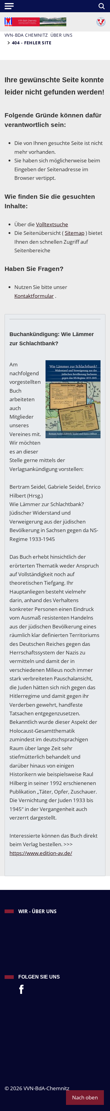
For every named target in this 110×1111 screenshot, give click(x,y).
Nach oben (85, 1097)
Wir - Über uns (37, 911)
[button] (9, 6)
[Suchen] (100, 6)
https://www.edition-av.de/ (40, 853)
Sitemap (74, 232)
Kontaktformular (34, 295)
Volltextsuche (52, 224)
